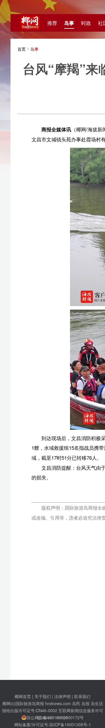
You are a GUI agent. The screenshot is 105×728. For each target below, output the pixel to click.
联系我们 (82, 696)
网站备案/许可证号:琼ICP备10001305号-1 (52, 724)
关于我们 (42, 696)
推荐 (52, 22)
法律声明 (62, 696)
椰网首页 (23, 696)
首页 (22, 49)
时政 (86, 22)
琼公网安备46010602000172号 (55, 717)
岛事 (69, 22)
